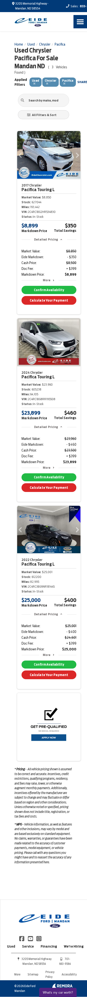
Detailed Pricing (46, 239)
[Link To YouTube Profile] (30, 938)
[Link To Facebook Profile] (22, 938)
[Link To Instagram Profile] (39, 938)
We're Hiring (74, 946)
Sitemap (33, 974)
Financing (49, 946)
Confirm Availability (49, 290)
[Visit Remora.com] (62, 987)
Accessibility (69, 974)
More (46, 280)
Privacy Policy (49, 974)
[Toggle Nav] (80, 21)
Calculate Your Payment (49, 300)
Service (28, 946)
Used (11, 946)
